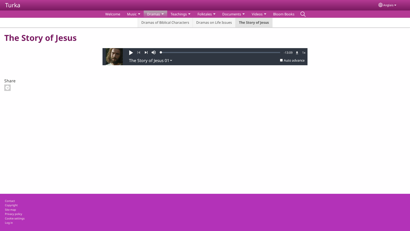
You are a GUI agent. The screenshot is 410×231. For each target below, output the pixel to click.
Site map (10, 210)
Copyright (11, 205)
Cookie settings (15, 218)
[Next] (146, 52)
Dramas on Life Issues (214, 22)
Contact (10, 201)
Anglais (388, 5)
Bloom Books (283, 14)
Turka (12, 5)
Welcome (112, 14)
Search (303, 14)
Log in (9, 223)
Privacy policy (13, 214)
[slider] (220, 52)
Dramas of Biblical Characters (165, 22)
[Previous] (138, 52)
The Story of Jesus (254, 22)
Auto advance (294, 60)
